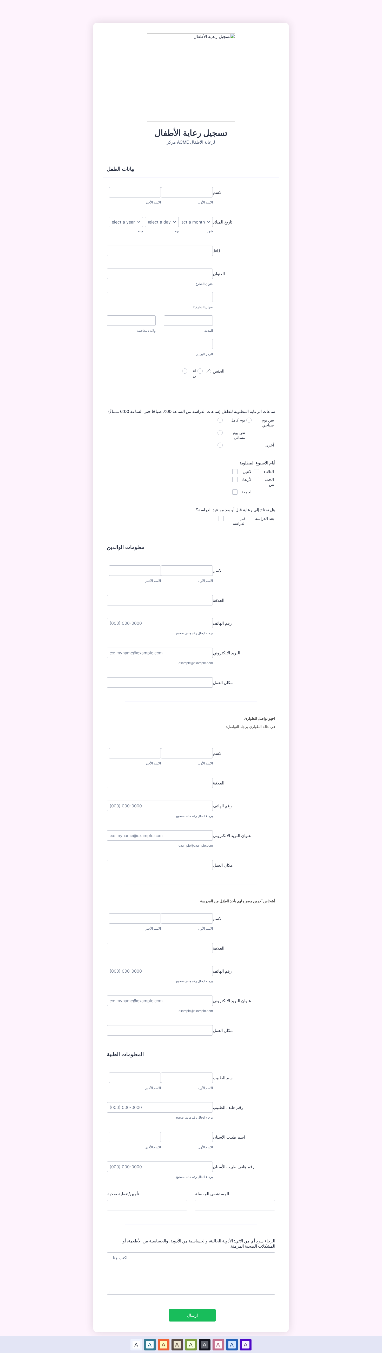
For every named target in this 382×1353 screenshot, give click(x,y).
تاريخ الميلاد (222, 222)
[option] (136, 1344)
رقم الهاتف (222, 623)
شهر (210, 231)
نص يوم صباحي (268, 422)
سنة (140, 231)
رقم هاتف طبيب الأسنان (233, 1166)
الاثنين (248, 471)
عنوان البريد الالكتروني (232, 835)
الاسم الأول (205, 202)
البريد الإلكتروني (226, 652)
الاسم (217, 192)
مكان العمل (223, 682)
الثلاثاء (269, 471)
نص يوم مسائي (239, 435)
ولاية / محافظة (146, 331)
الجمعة (247, 491)
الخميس (269, 482)
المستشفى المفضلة (212, 1193)
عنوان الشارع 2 (203, 307)
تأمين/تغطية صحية (123, 1193)
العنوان (219, 273)
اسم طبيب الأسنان (229, 1137)
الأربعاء (247, 479)
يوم (177, 231)
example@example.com (196, 663)
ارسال (192, 1315)
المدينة (208, 331)
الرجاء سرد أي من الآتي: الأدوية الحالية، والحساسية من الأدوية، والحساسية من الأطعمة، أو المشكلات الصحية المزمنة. (199, 1243)
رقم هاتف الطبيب (228, 1107)
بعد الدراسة (264, 518)
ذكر (209, 370)
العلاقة (218, 600)
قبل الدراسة (239, 521)
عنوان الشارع (204, 284)
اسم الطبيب (223, 1077)
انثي (194, 373)
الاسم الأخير (153, 202)
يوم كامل (237, 420)
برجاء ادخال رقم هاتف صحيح (194, 633)
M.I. (216, 250)
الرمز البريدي (204, 354)
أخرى (269, 445)
